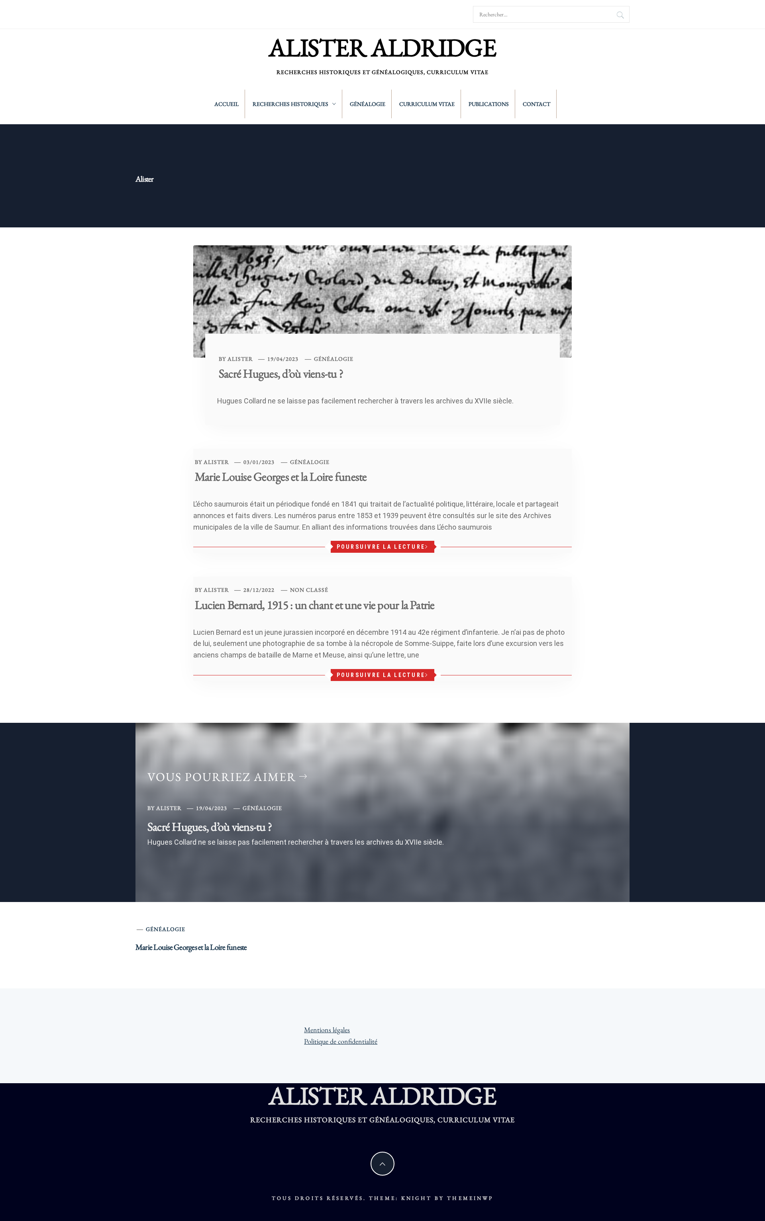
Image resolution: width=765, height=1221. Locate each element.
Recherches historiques (290, 104)
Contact (536, 104)
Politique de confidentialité (340, 1041)
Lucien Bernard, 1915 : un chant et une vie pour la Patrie (315, 604)
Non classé (309, 589)
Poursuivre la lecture (381, 547)
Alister (240, 358)
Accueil (226, 104)
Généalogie (367, 104)
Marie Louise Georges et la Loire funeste (281, 476)
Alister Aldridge (382, 47)
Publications (489, 104)
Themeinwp (470, 1198)
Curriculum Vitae (427, 104)
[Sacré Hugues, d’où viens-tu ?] (382, 300)
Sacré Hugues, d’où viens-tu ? (281, 373)
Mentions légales (327, 1029)
